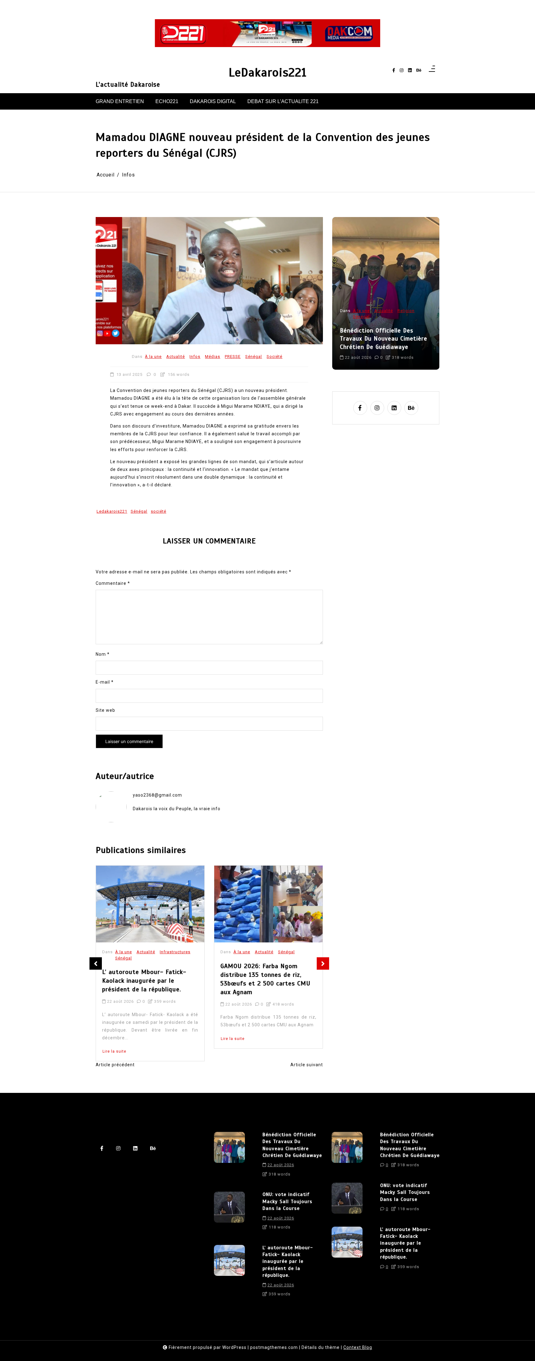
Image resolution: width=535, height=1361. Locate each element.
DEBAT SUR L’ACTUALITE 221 (283, 101)
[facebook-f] (393, 70)
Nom (103, 654)
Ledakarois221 (112, 511)
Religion (403, 310)
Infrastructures (175, 952)
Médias (212, 356)
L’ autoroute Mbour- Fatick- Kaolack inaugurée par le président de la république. (144, 981)
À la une (153, 356)
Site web (105, 710)
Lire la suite (114, 1052)
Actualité (175, 356)
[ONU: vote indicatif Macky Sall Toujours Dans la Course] (229, 1213)
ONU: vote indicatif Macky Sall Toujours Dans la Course (287, 1201)
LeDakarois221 (268, 73)
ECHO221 (166, 101)
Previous (95, 963)
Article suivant (306, 1064)
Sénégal (253, 356)
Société (274, 356)
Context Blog (357, 1347)
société (158, 511)
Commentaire (113, 583)
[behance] (418, 70)
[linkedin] (410, 70)
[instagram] (401, 70)
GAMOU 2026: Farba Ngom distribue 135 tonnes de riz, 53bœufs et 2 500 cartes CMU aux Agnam (265, 979)
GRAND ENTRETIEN (120, 101)
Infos (194, 356)
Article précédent (115, 1064)
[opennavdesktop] (431, 70)
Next (323, 963)
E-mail (105, 682)
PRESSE (233, 356)
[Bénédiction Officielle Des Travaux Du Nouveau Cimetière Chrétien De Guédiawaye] (229, 1156)
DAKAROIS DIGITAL (213, 101)
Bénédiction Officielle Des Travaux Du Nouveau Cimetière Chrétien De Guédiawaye (381, 338)
